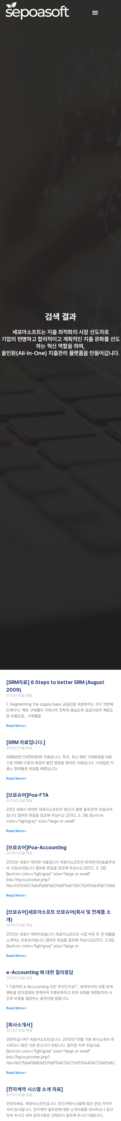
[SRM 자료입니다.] (25, 742)
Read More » (16, 726)
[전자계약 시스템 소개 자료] (34, 1089)
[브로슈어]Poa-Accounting (36, 847)
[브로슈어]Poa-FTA (27, 795)
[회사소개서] (19, 1025)
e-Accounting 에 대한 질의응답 (39, 972)
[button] (95, 12)
